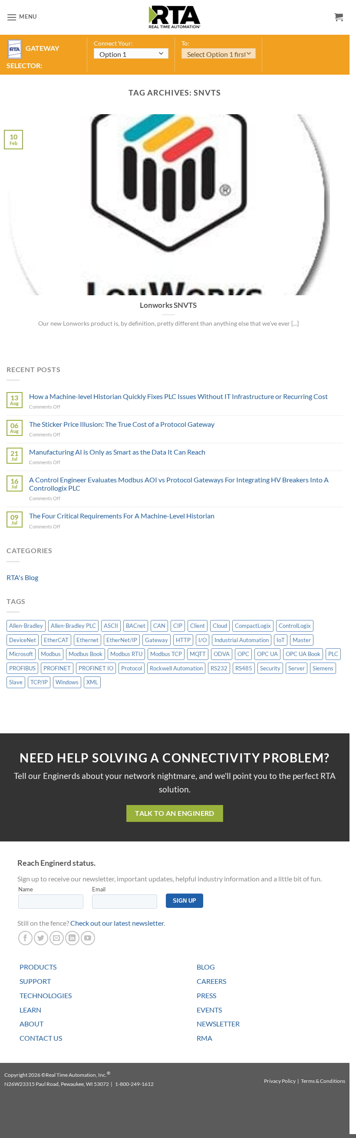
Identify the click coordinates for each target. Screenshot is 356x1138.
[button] (22, 17)
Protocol (131, 668)
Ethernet (87, 640)
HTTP (183, 640)
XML (92, 682)
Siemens (323, 668)
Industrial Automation (241, 640)
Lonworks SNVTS (168, 305)
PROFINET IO (96, 668)
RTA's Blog (22, 577)
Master (302, 640)
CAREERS (211, 981)
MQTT (198, 653)
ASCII (111, 625)
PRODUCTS (38, 967)
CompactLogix (253, 625)
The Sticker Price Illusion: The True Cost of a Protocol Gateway (121, 424)
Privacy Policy (280, 1081)
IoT (281, 640)
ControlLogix (295, 625)
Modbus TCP (166, 653)
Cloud (220, 625)
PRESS (206, 995)
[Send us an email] (56, 938)
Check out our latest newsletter (117, 923)
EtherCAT (56, 640)
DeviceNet (22, 640)
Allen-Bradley (26, 625)
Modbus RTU (126, 653)
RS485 (243, 668)
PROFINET (57, 668)
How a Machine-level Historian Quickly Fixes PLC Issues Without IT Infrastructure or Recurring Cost (178, 396)
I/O (202, 640)
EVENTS (209, 1010)
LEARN (30, 1010)
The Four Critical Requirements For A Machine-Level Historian (121, 515)
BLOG (206, 967)
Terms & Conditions (323, 1081)
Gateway (156, 640)
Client (197, 625)
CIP (177, 625)
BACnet (135, 625)
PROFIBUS (22, 668)
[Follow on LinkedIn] (72, 938)
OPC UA (267, 653)
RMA (204, 1038)
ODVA (222, 653)
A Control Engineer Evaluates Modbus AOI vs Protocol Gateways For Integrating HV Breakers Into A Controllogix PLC (179, 483)
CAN (159, 625)
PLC (333, 653)
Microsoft (21, 653)
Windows (67, 682)
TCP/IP (39, 682)
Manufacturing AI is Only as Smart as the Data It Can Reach (117, 452)
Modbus (51, 653)
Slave (16, 682)
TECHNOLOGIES (46, 995)
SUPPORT (35, 981)
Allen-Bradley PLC (73, 625)
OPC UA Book (303, 653)
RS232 (219, 668)
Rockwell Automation (176, 668)
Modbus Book (85, 653)
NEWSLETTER (218, 1023)
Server (296, 668)
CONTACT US (41, 1038)
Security (270, 668)
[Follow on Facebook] (25, 938)
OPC (243, 653)
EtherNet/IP (121, 640)
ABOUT (31, 1023)
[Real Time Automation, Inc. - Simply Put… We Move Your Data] (175, 17)
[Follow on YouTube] (88, 938)
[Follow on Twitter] (41, 938)
